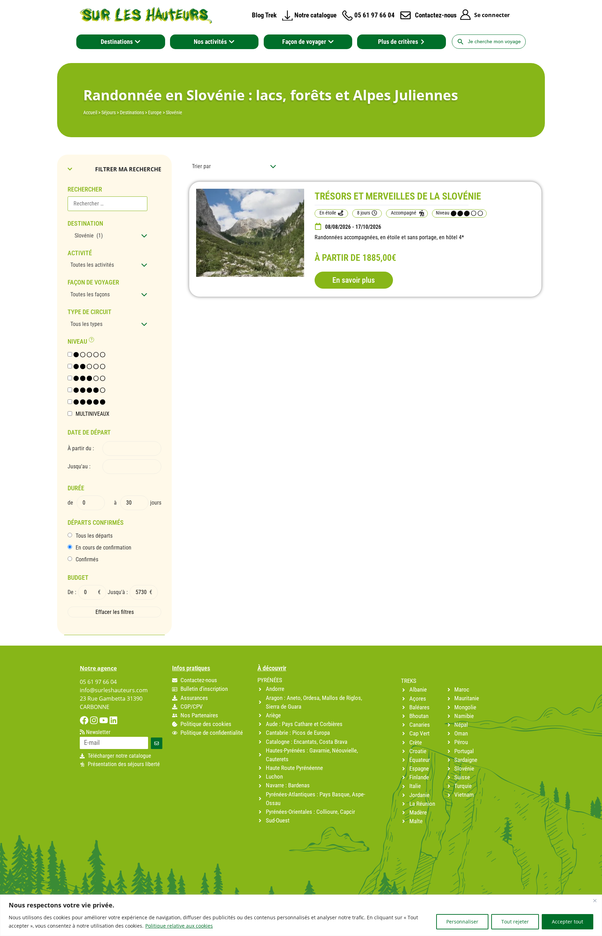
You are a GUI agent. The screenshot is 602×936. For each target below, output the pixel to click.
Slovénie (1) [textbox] (86, 235)
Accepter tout (567, 921)
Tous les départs (94, 536)
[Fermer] (595, 900)
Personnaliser (462, 921)
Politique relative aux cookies (179, 925)
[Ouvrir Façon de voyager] (331, 41)
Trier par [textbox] (201, 166)
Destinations (132, 112)
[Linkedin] (113, 720)
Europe (155, 112)
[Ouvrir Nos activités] (232, 41)
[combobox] (107, 236)
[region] (301, 915)
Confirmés (87, 559)
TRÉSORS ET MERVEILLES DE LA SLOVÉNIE (398, 196)
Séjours (108, 112)
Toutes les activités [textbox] (92, 265)
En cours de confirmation (103, 548)
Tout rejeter (515, 921)
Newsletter (97, 732)
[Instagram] (94, 720)
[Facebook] (84, 720)
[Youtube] (103, 720)
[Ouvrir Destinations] (137, 41)
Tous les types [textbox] (86, 324)
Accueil (90, 112)
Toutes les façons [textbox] (90, 294)
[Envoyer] (156, 743)
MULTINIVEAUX (92, 414)
